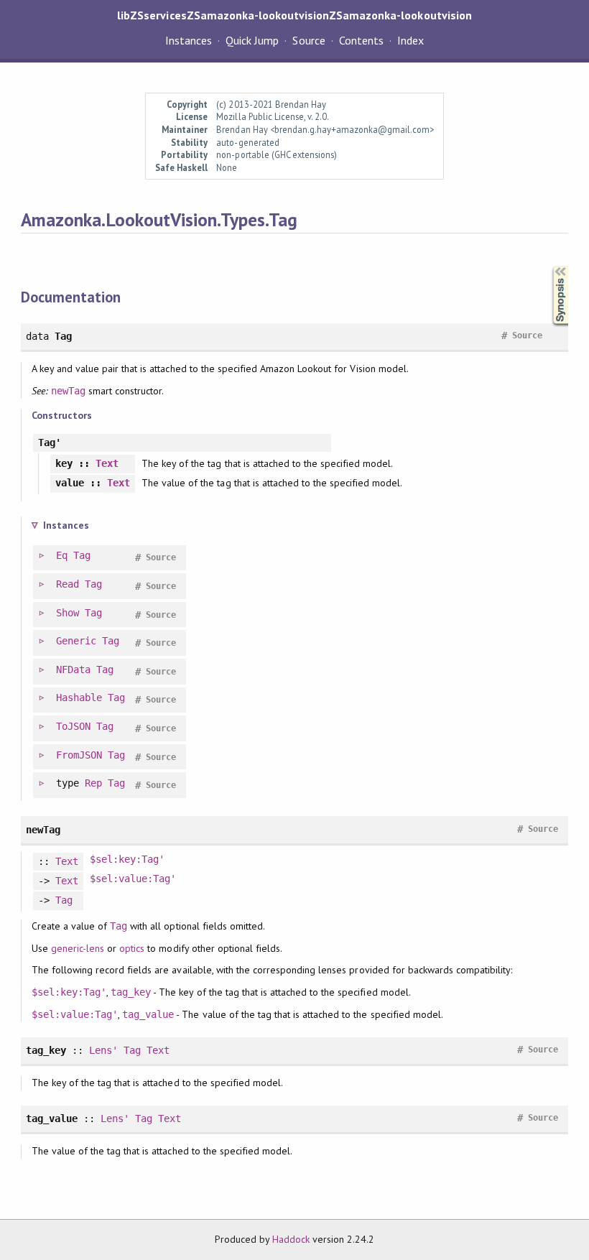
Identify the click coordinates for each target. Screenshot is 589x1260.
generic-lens (77, 948)
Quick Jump (252, 40)
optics (131, 948)
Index (410, 40)
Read (67, 584)
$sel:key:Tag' (127, 859)
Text (107, 463)
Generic (76, 641)
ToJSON (73, 726)
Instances (188, 40)
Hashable (79, 697)
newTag (68, 391)
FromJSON (79, 755)
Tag (82, 555)
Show (67, 613)
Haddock (291, 1239)
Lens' (103, 1050)
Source (308, 40)
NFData (73, 669)
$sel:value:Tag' (133, 878)
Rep (93, 783)
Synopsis (548, 266)
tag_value (148, 1014)
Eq (62, 555)
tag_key (131, 992)
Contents (361, 40)
